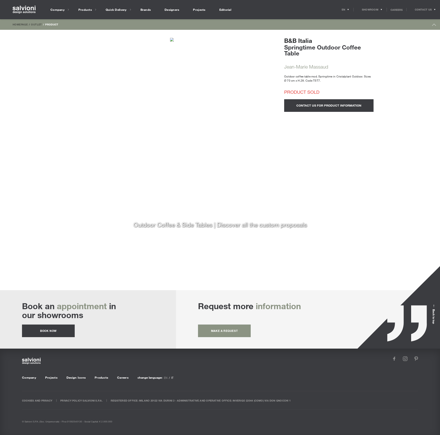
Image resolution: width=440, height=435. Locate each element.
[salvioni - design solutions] (24, 10)
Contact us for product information (328, 105)
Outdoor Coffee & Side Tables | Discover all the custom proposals (220, 224)
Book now (48, 331)
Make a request (224, 331)
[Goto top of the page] (434, 26)
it (172, 378)
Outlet (36, 24)
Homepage (20, 24)
